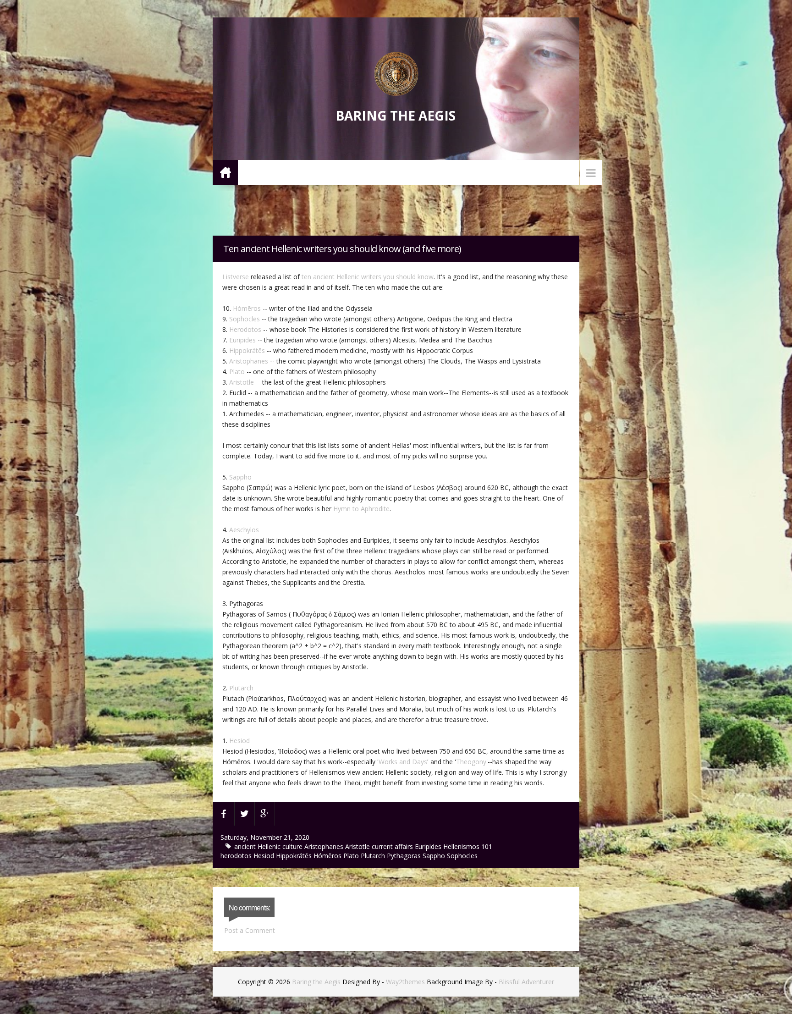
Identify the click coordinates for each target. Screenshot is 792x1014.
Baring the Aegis (396, 115)
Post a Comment (249, 930)
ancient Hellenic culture (269, 846)
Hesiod (239, 740)
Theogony (471, 761)
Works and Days (403, 761)
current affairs (393, 846)
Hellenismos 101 (467, 846)
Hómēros (247, 308)
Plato (237, 371)
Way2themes (405, 981)
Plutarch (241, 687)
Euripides (242, 340)
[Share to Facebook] (224, 814)
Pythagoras (405, 855)
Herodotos (245, 329)
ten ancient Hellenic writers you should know (368, 276)
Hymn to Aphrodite (361, 508)
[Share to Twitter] (245, 814)
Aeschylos (244, 529)
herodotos (236, 855)
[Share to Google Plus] (265, 814)
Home (225, 172)
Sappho (240, 477)
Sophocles (244, 318)
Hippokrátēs (247, 350)
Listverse (235, 276)
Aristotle (241, 382)
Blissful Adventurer (526, 981)
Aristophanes (248, 361)
